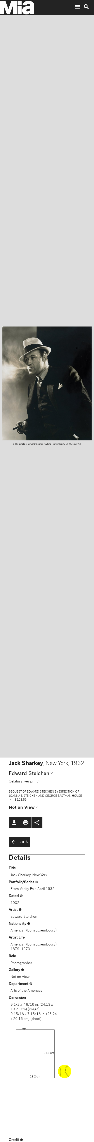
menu (77, 7)
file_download (14, 822)
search (86, 7)
